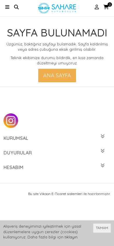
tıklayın (71, 237)
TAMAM (102, 228)
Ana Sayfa (57, 75)
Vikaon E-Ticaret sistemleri (60, 193)
